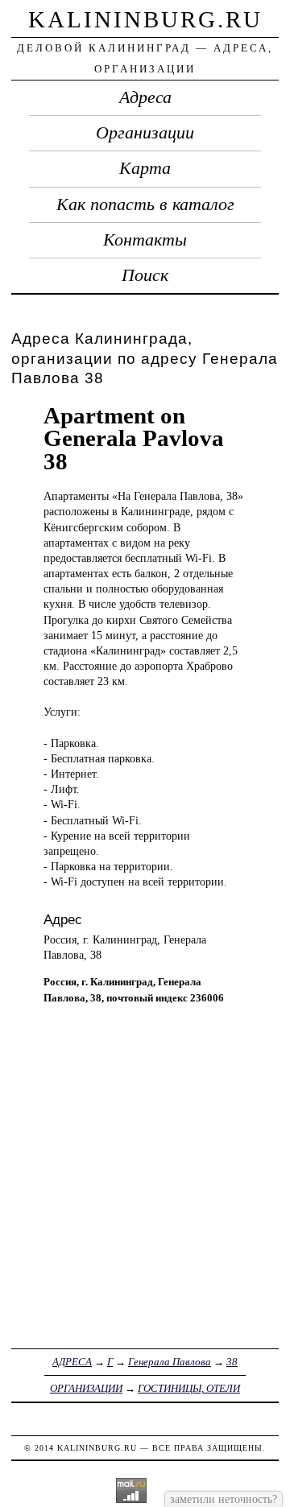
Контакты (145, 240)
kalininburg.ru (145, 19)
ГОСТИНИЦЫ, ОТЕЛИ (189, 1388)
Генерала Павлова (169, 1362)
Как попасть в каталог (145, 204)
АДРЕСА (72, 1362)
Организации (145, 132)
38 (232, 1362)
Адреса (145, 97)
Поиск (145, 275)
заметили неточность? (223, 1499)
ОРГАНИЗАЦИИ (86, 1388)
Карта (145, 168)
